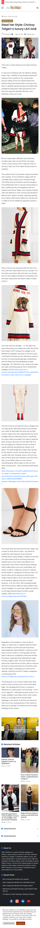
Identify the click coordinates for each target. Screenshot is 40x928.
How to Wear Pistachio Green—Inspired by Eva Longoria (29, 777)
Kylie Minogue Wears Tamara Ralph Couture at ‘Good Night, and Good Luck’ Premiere (10, 817)
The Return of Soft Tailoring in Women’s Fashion (18, 894)
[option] (20, 728)
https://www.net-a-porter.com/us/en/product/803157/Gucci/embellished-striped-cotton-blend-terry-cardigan (20, 372)
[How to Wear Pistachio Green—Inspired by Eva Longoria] (29, 760)
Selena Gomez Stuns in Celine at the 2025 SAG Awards (29, 815)
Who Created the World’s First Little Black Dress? (19, 882)
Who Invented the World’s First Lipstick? (16, 879)
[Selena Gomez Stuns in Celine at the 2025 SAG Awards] (29, 797)
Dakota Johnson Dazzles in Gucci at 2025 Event (9, 762)
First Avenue (7, 34)
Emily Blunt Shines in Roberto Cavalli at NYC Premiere (20, 731)
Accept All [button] (20, 923)
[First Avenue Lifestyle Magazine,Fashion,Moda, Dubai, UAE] (13, 8)
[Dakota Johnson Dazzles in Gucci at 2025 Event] (10, 753)
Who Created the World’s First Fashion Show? (18, 885)
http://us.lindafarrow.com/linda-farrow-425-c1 (18, 677)
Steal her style (12, 16)
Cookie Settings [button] (9, 923)
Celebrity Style (20, 725)
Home (5, 16)
